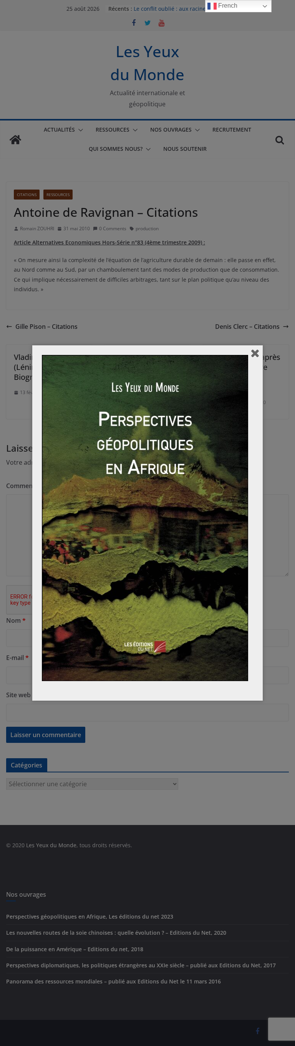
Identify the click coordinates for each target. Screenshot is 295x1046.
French (227, 5)
